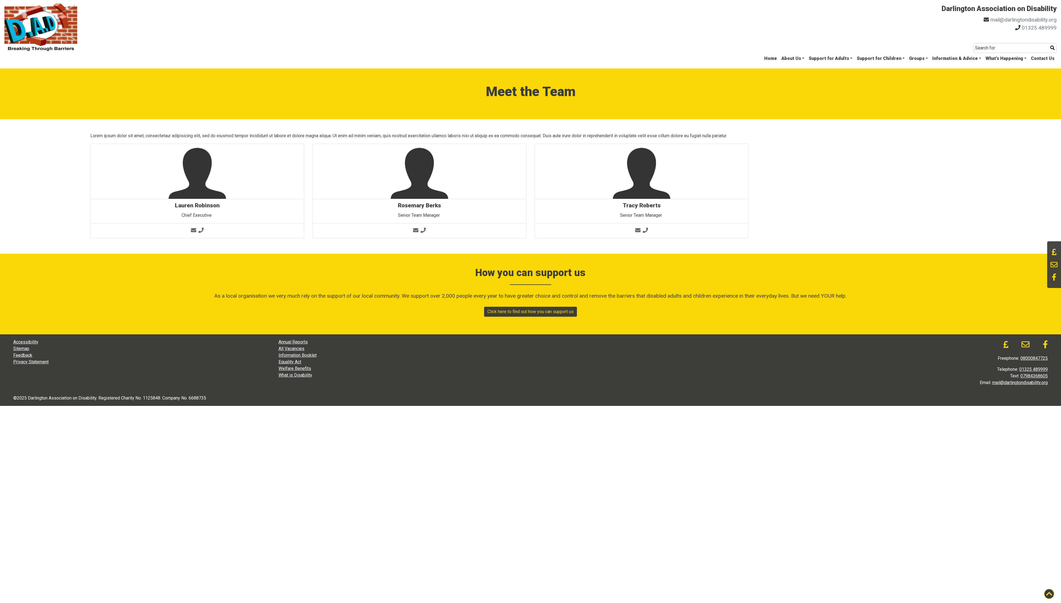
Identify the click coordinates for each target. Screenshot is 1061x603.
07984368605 (1034, 376)
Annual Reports (293, 342)
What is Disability (295, 375)
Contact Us (1042, 58)
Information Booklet (298, 355)
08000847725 (1034, 358)
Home (770, 58)
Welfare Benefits (295, 368)
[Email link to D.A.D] (1054, 264)
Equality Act (290, 361)
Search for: (985, 48)
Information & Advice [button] (955, 58)
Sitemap (21, 348)
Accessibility (25, 342)
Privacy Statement (31, 361)
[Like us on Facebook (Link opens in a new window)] (1054, 277)
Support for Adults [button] (829, 58)
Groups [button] (917, 58)
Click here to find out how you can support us (530, 311)
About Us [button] (791, 58)
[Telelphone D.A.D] (201, 230)
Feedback (22, 355)
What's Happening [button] (1004, 58)
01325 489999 (1039, 28)
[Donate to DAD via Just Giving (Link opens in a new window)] (1054, 252)
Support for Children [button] (879, 58)
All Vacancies (291, 348)
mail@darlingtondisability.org (1023, 20)
